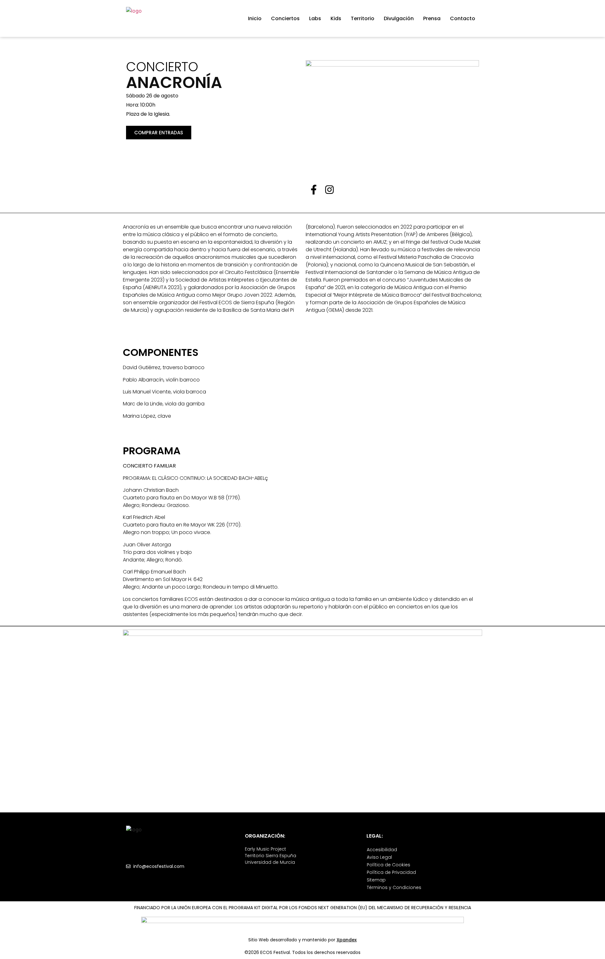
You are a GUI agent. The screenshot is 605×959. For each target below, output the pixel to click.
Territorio (362, 18)
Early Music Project (265, 849)
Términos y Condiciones (394, 887)
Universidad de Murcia (270, 862)
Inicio (255, 18)
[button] (158, 132)
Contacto (462, 18)
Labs (315, 18)
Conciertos (285, 18)
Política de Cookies (388, 865)
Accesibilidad (382, 849)
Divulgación (399, 18)
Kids (336, 18)
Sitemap (376, 880)
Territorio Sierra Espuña (270, 855)
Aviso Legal (379, 857)
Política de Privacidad (391, 872)
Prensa (432, 18)
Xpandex (347, 940)
